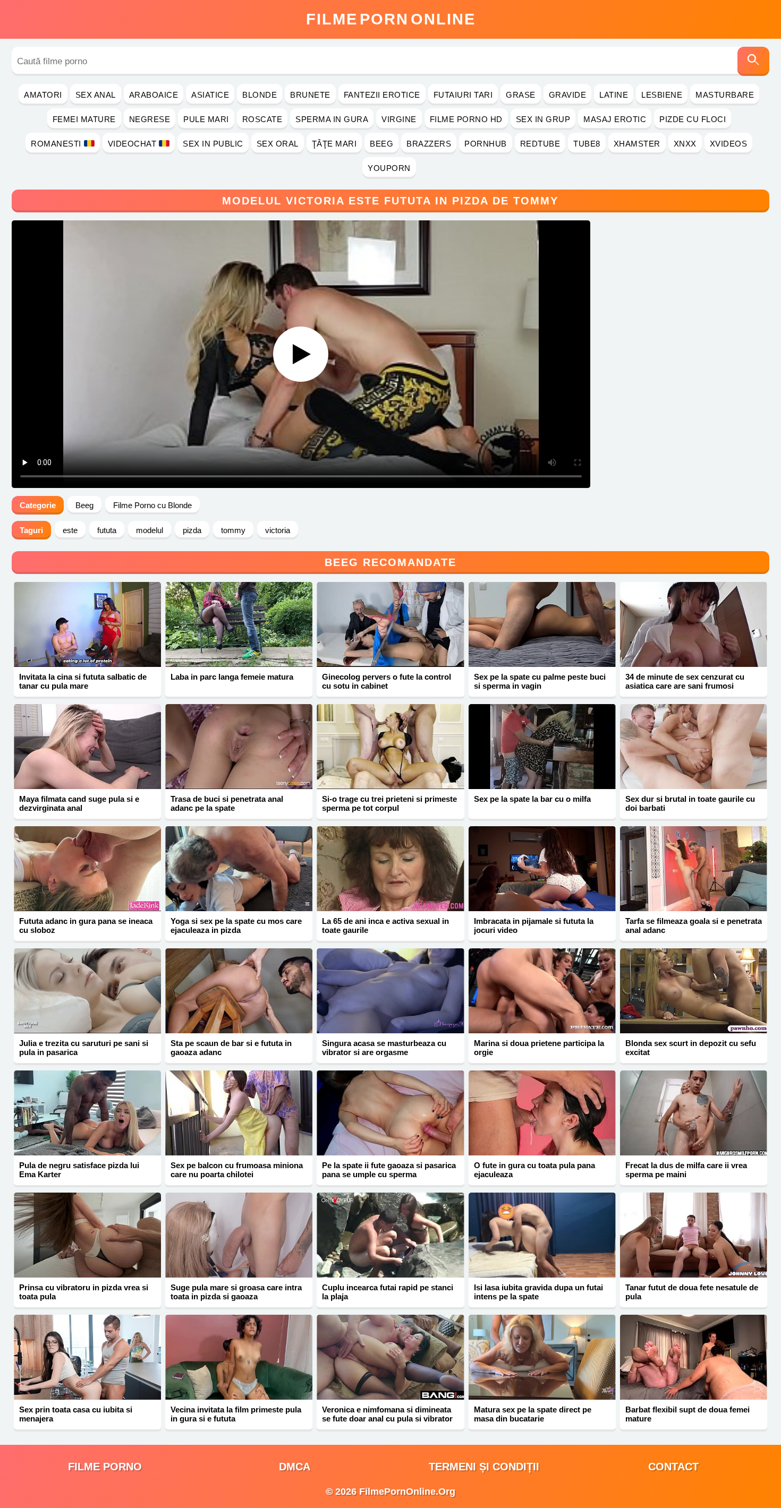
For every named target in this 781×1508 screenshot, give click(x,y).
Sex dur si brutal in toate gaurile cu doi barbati (690, 803)
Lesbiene (661, 94)
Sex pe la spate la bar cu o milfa (532, 798)
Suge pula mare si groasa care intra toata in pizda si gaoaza (236, 1292)
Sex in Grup (543, 119)
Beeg (381, 143)
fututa (106, 530)
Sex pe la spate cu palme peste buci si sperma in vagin (540, 681)
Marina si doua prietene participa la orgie (539, 1048)
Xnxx (685, 143)
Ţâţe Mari (334, 143)
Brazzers (428, 143)
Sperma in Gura (331, 119)
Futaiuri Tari (463, 94)
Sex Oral (278, 143)
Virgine (399, 119)
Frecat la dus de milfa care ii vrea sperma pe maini (686, 1170)
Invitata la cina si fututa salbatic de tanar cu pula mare (83, 681)
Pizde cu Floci (692, 119)
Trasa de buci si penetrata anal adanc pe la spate (227, 803)
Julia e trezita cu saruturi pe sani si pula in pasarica (83, 1048)
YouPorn (389, 168)
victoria (277, 530)
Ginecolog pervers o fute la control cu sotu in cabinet (386, 681)
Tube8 (586, 143)
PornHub (485, 143)
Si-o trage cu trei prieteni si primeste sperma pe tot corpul (389, 803)
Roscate (262, 119)
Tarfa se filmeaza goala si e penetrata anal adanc (693, 925)
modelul (149, 530)
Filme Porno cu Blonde (152, 505)
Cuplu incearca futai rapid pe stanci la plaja (387, 1292)
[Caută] (753, 61)
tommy (233, 530)
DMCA (294, 1466)
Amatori (43, 94)
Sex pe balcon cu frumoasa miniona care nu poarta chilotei (237, 1170)
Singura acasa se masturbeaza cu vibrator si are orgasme (384, 1048)
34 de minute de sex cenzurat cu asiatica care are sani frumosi (684, 681)
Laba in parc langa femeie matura (232, 676)
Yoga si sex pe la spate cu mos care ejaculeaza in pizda (236, 925)
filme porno (105, 1466)
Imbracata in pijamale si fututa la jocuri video (533, 925)
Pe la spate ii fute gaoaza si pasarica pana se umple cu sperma (389, 1170)
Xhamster (637, 143)
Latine (613, 94)
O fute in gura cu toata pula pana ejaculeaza (534, 1170)
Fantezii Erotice (382, 94)
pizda (192, 530)
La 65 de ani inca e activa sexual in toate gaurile (385, 925)
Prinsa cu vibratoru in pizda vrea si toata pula (83, 1292)
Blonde (259, 94)
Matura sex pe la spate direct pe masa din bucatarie (532, 1414)
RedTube (540, 143)
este (70, 530)
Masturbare (724, 94)
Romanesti (56, 143)
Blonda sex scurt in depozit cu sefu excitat (690, 1048)
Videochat (132, 143)
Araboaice (154, 94)
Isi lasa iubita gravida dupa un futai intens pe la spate (538, 1292)
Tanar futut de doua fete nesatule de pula (691, 1292)
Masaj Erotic (614, 119)
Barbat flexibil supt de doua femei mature (687, 1414)
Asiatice (210, 94)
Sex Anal (95, 94)
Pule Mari (206, 119)
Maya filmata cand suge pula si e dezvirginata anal (79, 803)
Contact (673, 1466)
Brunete (310, 94)
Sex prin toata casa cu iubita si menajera (75, 1414)
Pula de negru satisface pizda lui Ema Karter (79, 1170)
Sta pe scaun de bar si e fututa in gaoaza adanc (231, 1048)
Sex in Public (213, 143)
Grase (521, 94)
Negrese (150, 119)
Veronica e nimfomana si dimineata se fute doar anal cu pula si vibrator (387, 1414)
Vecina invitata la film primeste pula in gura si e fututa (236, 1414)
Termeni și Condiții (484, 1466)
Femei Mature (84, 119)
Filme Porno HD (466, 119)
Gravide (568, 94)
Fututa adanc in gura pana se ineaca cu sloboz (85, 925)
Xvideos (729, 143)
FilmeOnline (391, 19)
